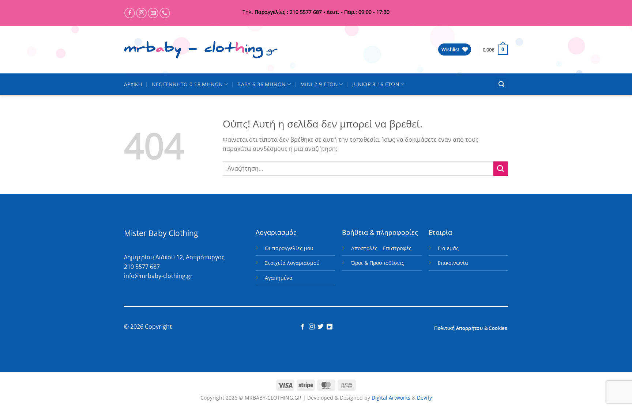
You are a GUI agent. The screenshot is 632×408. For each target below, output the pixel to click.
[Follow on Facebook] (129, 13)
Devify (424, 397)
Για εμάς (448, 248)
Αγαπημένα (279, 277)
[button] (495, 49)
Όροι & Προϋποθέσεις (377, 262)
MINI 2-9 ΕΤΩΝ (319, 84)
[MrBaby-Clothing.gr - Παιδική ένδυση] (201, 50)
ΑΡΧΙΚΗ (133, 84)
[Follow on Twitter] (320, 327)
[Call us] (164, 13)
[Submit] (500, 168)
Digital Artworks (391, 397)
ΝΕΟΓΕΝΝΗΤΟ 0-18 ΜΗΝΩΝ (187, 84)
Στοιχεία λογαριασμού (292, 262)
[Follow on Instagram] (141, 13)
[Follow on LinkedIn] (329, 327)
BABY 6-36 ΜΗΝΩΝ (261, 84)
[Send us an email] (153, 13)
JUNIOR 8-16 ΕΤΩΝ (375, 84)
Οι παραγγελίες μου (289, 248)
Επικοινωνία (453, 262)
